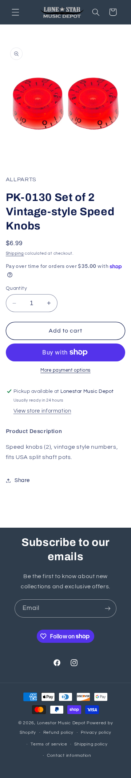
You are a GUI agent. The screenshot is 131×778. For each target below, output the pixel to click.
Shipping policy (90, 744)
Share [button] (22, 480)
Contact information (69, 756)
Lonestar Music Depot (61, 723)
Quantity (16, 288)
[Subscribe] (107, 608)
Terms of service (49, 744)
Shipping (15, 253)
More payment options (65, 370)
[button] (15, 12)
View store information (42, 411)
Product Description (34, 431)
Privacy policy (96, 732)
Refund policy (58, 732)
